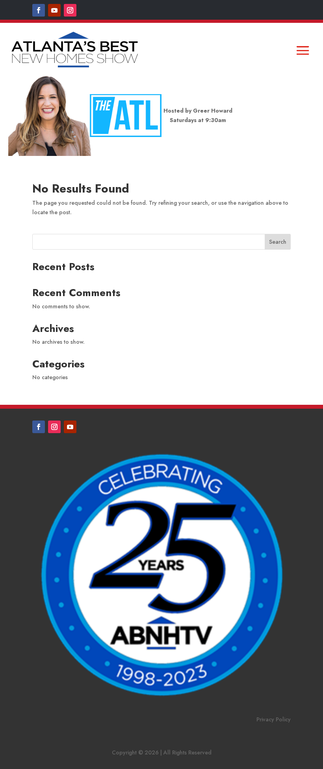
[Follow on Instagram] (70, 10)
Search (277, 242)
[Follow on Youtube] (54, 10)
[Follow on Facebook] (38, 10)
